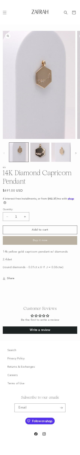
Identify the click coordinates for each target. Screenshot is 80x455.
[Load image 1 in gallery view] (18, 152)
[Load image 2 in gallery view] (40, 152)
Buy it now (40, 240)
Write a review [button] (40, 330)
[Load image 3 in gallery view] (61, 152)
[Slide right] (76, 153)
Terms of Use (15, 383)
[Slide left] (4, 153)
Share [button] (11, 278)
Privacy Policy (16, 358)
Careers (12, 375)
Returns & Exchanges (21, 367)
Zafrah (25, 452)
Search (11, 350)
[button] (5, 12)
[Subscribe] (61, 407)
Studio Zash (60, 452)
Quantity (7, 209)
